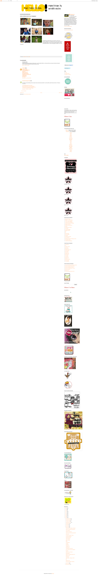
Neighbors (67, 544)
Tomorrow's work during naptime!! (71, 532)
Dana (71, 135)
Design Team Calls (67, 224)
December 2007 (68, 518)
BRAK (66, 541)
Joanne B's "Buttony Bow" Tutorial (70, 268)
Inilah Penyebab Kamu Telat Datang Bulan (28, 86)
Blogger (53, 573)
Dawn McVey (67, 244)
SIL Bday (67, 543)
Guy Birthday (68, 542)
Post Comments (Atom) (27, 94)
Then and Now (68, 538)
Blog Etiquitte (68, 553)
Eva (65, 245)
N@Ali (70, 147)
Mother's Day (68, 555)
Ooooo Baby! (68, 530)
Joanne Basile (67, 250)
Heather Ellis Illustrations (68, 225)
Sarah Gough (67, 260)
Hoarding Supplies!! (69, 536)
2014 (66, 509)
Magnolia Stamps (67, 230)
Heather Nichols (67, 246)
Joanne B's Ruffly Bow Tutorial (69, 267)
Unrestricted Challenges (68, 240)
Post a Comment (23, 90)
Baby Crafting (68, 540)
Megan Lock (66, 258)
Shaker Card (67, 270)
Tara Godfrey (67, 261)
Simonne (70, 148)
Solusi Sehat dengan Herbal (26, 80)
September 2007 (68, 522)
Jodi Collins (66, 251)
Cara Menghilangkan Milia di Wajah (27, 85)
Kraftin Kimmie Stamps (68, 227)
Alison (67, 130)
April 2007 (67, 563)
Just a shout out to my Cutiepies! (70, 549)
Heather (70, 139)
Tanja (71, 150)
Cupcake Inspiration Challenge (69, 223)
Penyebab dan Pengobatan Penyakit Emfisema (29, 87)
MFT (65, 231)
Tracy (71, 151)
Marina (70, 144)
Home (41, 92)
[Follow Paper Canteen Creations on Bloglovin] (68, 65)
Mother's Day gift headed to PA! (70, 554)
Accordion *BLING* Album (70, 535)
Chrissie (67, 131)
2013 (66, 510)
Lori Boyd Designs (67, 229)
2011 (66, 512)
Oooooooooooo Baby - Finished (70, 528)
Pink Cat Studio (67, 234)
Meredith (70, 146)
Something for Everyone (69, 548)
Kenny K (66, 226)
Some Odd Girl (67, 237)
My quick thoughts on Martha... (70, 561)
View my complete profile (68, 26)
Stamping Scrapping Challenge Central (70, 238)
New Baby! (67, 556)
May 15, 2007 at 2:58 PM (25, 65)
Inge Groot (66, 247)
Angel (71, 132)
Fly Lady (67, 550)
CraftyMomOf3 (72, 14)
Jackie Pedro (67, 248)
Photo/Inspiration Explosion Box (69, 271)
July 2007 (67, 524)
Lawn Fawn (66, 228)
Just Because (67, 547)
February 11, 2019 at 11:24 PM (26, 89)
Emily (71, 136)
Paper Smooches (67, 259)
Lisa (71, 143)
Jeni (71, 142)
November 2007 (68, 519)
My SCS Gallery (66, 155)
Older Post (60, 92)
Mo (65, 232)
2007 (66, 517)
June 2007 (67, 525)
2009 (66, 515)
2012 (66, 511)
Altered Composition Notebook (70, 529)
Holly (71, 140)
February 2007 (68, 564)
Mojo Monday (67, 233)
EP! (66, 559)
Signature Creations (68, 74)
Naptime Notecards (69, 531)
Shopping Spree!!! (68, 537)
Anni (71, 134)
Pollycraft (66, 235)
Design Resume (67, 73)
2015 (66, 508)
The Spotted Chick (67, 239)
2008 (66, 516)
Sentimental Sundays (68, 236)
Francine (70, 138)
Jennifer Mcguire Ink (68, 249)
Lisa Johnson (67, 257)
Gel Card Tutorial (67, 269)
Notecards (67, 534)
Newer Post (22, 92)
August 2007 (68, 523)
